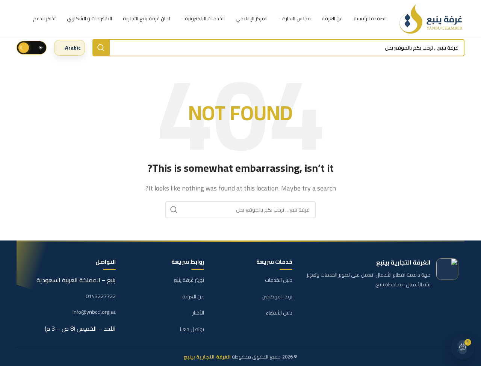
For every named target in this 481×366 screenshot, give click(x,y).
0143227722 (101, 296)
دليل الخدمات (278, 280)
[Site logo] (431, 19)
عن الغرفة (193, 296)
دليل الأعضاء (279, 313)
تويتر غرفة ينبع (189, 280)
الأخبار (198, 313)
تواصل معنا (192, 329)
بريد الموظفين (277, 296)
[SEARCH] (101, 47)
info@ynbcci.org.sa (94, 312)
